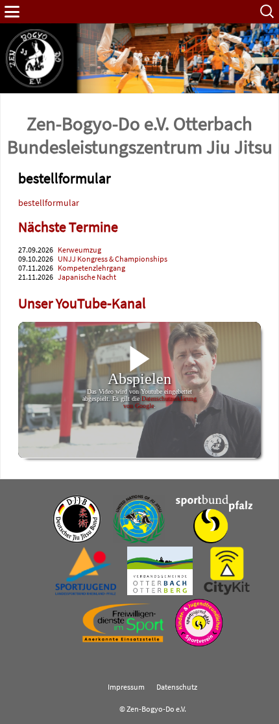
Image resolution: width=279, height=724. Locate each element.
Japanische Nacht (87, 277)
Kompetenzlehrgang (91, 268)
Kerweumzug (79, 250)
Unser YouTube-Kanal (82, 303)
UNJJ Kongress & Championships (112, 259)
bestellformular (48, 203)
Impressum (126, 687)
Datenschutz (176, 687)
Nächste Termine (68, 227)
